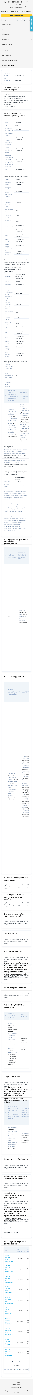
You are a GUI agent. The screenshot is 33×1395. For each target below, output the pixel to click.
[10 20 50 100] (15, 1361)
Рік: (2, 29)
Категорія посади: (6, 44)
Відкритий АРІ (14, 11)
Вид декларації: (6, 24)
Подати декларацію (16, 15)
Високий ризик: (6, 55)
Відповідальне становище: (9, 60)
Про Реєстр (4, 11)
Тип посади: (5, 39)
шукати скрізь (27, 20)
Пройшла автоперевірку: (8, 65)
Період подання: (6, 50)
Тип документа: (6, 34)
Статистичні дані (26, 11)
